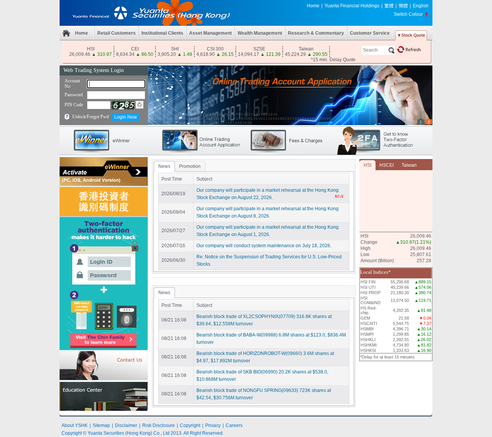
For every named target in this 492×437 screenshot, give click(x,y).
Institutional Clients (162, 33)
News (164, 166)
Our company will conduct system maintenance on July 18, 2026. (263, 245)
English (421, 5)
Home (313, 5)
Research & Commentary (316, 33)
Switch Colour (408, 14)
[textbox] (378, 50)
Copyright (190, 425)
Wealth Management (260, 33)
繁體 (389, 5)
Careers (234, 425)
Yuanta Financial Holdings (351, 5)
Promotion (190, 166)
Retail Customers (116, 33)
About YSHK (75, 425)
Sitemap (101, 425)
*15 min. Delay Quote (333, 59)
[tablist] (254, 216)
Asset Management (210, 33)
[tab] (164, 166)
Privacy (213, 425)
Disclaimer (126, 425)
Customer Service (370, 33)
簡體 (403, 5)
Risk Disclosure (158, 425)
